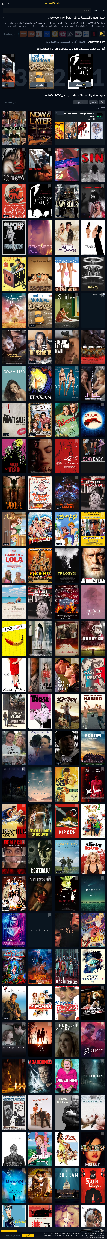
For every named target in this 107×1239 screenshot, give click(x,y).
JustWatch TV (96, 41)
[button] (80, 71)
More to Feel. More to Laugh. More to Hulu (76, 115)
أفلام (74, 41)
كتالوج (82, 41)
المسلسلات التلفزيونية (58, 41)
